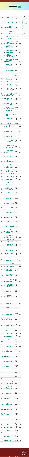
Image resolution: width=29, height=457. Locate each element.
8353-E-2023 (2, 300)
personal (23, 34)
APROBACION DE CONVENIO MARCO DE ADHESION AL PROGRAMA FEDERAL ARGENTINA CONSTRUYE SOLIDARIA (9, 189)
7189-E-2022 (2, 287)
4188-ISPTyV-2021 (1, 218)
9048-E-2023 (2, 309)
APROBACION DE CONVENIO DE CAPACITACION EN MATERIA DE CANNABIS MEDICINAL (10, 196)
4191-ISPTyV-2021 (1, 201)
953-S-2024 (2, 368)
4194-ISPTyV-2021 (1, 221)
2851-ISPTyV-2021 (1, 235)
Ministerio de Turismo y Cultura (25, 29)
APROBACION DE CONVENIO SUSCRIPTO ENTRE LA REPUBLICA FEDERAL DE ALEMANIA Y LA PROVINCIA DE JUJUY (10, 47)
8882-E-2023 (2, 319)
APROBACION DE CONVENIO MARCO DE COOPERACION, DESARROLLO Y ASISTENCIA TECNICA (10, 254)
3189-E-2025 (2, 409)
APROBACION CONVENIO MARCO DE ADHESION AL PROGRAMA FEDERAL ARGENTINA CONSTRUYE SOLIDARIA (9, 215)
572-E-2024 (2, 348)
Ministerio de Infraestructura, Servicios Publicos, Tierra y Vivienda (25, 22)
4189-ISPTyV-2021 (1, 215)
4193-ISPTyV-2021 (1, 223)
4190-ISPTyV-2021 (1, 198)
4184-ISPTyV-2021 (1, 207)
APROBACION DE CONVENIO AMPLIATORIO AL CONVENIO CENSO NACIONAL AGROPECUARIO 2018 (10, 123)
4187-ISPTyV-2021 (1, 226)
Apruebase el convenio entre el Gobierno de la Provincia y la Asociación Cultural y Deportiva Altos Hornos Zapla (10, 153)
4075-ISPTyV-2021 (1, 189)
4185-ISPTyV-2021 (1, 210)
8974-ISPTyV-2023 (1, 307)
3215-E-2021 (2, 176)
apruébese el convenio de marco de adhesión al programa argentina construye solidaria (10, 223)
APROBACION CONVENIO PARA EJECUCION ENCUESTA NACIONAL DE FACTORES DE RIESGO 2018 (10, 22)
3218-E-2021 (2, 179)
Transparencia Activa (24, 452)
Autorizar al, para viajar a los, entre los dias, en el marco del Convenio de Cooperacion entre (10, 387)
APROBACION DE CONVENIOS (9, 296)
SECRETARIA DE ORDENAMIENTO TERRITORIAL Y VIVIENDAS (25, 31)
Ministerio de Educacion (24, 20)
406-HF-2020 (2, 111)
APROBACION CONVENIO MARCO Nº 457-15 (10, 174)
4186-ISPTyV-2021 (1, 229)
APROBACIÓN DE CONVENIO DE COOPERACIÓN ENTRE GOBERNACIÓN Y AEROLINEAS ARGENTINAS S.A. (10, 73)
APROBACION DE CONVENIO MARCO (9, 309)
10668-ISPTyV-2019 (1, 62)
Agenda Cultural (23, 454)
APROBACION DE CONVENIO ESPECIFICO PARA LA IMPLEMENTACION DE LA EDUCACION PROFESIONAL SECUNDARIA (10, 274)
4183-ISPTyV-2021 (1, 212)
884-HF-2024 (2, 356)
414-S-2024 (2, 351)
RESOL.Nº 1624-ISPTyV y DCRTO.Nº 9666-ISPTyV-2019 (1, 86)
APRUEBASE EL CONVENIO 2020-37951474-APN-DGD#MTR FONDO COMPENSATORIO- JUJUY (10, 150)
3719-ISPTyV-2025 (1, 428)
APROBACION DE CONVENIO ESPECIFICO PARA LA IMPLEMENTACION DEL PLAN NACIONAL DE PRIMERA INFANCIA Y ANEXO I (10, 168)
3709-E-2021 (2, 174)
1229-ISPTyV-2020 (1, 150)
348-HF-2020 (2, 98)
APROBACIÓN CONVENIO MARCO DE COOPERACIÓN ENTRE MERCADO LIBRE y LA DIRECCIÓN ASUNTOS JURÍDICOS (10, 28)
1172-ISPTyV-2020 (1, 159)
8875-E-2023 (2, 314)
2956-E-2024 (2, 404)
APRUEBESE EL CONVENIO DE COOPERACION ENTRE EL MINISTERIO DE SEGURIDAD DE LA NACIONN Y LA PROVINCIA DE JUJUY (10, 148)
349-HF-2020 (2, 95)
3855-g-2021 (2, 181)
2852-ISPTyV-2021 (1, 192)
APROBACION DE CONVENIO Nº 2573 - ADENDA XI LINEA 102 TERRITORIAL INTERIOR (9, 282)
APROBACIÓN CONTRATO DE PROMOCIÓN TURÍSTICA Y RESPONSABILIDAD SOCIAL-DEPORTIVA (10, 36)
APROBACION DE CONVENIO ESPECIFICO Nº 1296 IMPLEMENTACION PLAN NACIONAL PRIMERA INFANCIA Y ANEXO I (10, 267)
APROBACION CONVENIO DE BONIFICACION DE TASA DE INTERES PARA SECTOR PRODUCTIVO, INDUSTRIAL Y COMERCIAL (10, 286)
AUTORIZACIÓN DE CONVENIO (9, 79)
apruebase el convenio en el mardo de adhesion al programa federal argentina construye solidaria (10, 221)
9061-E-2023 (2, 327)
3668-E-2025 (2, 424)
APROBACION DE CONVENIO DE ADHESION (10, 179)
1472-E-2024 (2, 393)
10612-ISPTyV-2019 (1, 145)
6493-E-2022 (2, 275)
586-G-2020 (2, 103)
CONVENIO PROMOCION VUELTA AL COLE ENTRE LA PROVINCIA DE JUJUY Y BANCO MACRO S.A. (10, 279)
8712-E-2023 (2, 311)
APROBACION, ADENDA (8, 418)
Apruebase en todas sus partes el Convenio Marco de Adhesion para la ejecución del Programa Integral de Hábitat (10, 145)
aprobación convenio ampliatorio (9, 319)
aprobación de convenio (8, 330)
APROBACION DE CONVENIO (8, 260)
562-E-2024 (2, 346)
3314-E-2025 (2, 414)
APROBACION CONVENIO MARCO (9, 336)
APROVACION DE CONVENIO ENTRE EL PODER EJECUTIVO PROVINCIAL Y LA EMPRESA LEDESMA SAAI (9, 141)
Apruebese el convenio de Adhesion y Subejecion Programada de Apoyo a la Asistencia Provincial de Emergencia (9, 139)
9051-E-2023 (2, 316)
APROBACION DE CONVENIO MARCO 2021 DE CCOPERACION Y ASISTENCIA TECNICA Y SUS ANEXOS (10, 290)
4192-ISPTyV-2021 (1, 204)
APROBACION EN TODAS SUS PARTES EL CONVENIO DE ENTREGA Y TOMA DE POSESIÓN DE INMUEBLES (10, 84)
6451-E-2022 (2, 273)
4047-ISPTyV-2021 (1, 186)
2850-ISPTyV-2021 (1, 232)
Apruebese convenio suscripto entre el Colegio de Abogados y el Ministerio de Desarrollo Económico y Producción (9, 164)
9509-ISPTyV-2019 (1, 47)
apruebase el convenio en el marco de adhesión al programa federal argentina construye (10, 226)
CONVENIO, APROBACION (8, 430)
